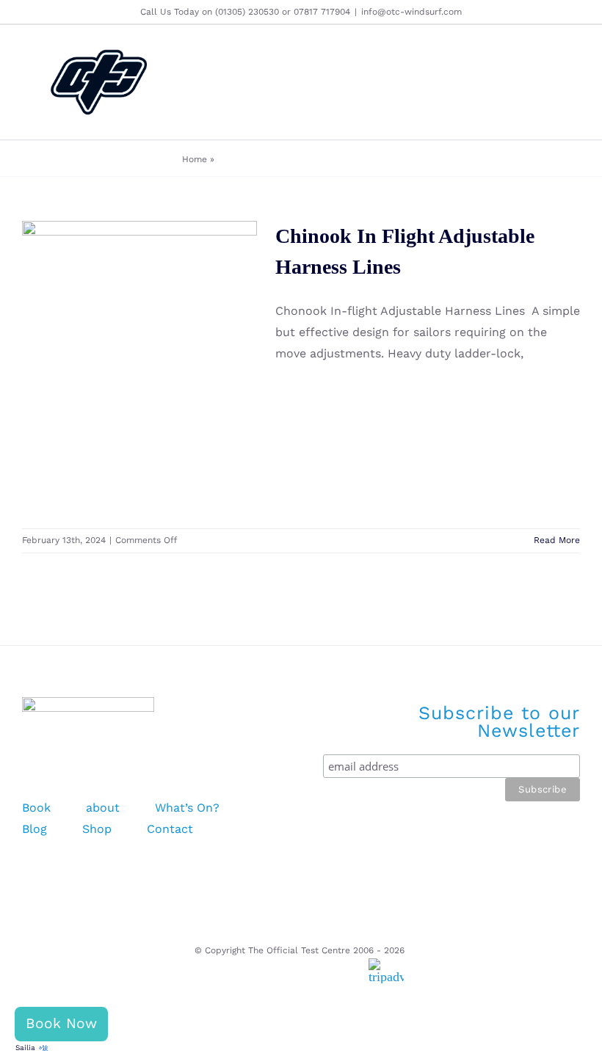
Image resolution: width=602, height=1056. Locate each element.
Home (194, 159)
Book (36, 808)
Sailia (25, 1048)
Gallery (161, 337)
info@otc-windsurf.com (411, 12)
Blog (34, 829)
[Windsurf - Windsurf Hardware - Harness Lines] (139, 367)
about (103, 808)
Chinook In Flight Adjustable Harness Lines (118, 337)
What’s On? (187, 808)
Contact (170, 829)
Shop (97, 829)
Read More (557, 540)
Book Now (61, 1023)
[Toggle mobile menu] (574, 84)
